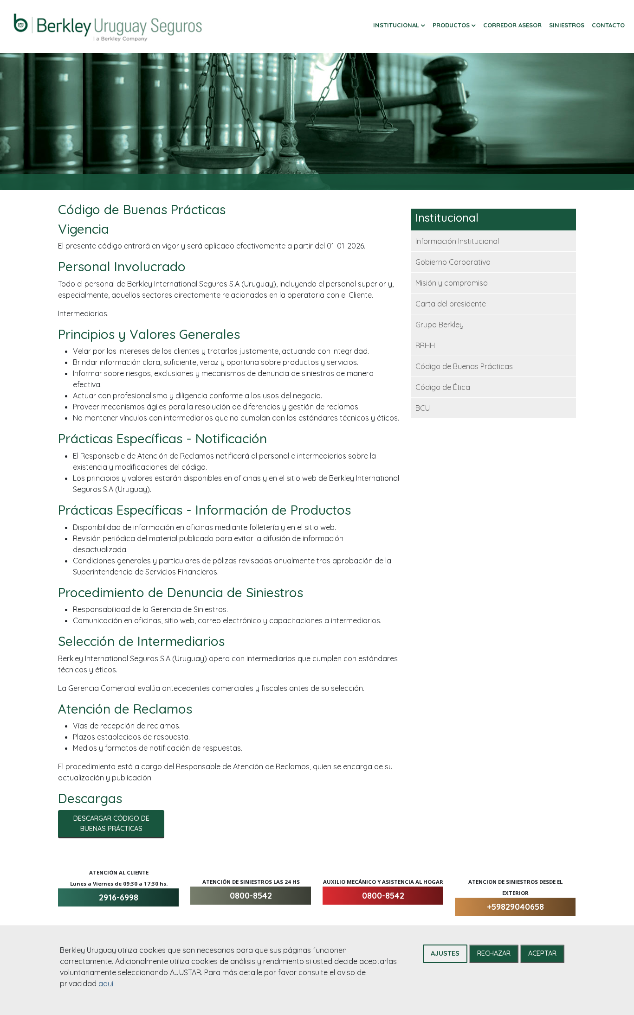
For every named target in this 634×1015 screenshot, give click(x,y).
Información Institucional (457, 241)
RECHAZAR (494, 953)
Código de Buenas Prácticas (464, 366)
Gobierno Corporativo (453, 262)
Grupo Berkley (439, 324)
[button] (399, 26)
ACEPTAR (542, 953)
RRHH (425, 345)
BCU (422, 408)
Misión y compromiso (451, 282)
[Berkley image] (108, 26)
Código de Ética (442, 387)
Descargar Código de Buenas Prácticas (111, 823)
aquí (105, 983)
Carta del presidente (450, 303)
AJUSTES (445, 953)
